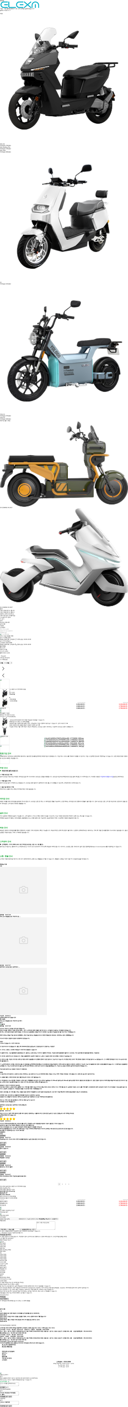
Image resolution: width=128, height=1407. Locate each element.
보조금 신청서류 (5, 622)
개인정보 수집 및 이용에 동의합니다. (12, 1233)
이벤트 (2, 625)
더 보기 (2, 619)
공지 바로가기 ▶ (63, 723)
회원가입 (9, 1346)
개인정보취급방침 (5, 1325)
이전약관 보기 (4, 1406)
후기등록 (2, 1019)
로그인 (4, 1346)
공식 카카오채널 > (5, 641)
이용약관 (13, 1325)
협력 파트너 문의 (5, 653)
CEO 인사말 (3, 649)
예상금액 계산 (4, 1294)
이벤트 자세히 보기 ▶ (33, 725)
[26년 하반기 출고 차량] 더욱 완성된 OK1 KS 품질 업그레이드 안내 (20, 1319)
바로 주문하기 (4, 1299)
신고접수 (2, 1387)
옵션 (1, 609)
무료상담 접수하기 (5, 1234)
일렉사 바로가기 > (5, 10)
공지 (1, 620)
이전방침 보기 (4, 1396)
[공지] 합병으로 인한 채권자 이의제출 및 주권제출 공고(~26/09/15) (19, 1313)
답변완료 (2, 1135)
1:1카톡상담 (5, 634)
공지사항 (2, 624)
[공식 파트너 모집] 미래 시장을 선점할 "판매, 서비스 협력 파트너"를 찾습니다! (23, 1316)
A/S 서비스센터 (4, 629)
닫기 (5, 1143)
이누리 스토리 (4, 651)
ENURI (2, 1)
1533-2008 (9, 642)
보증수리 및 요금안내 (6, 631)
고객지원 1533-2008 (6, 1328)
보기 (1, 1143)
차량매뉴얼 (3, 632)
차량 (1, 13)
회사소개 (2, 648)
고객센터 (2, 627)
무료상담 (2, 1297)
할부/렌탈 (3, 646)
